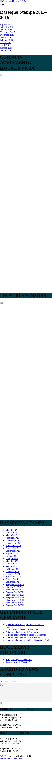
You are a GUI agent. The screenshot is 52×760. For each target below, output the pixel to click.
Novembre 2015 (7, 32)
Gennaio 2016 (6, 37)
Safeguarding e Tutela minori (19, 659)
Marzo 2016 (5, 42)
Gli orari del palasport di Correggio (22, 632)
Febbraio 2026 (12, 538)
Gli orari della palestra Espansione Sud (23, 637)
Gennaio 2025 (12, 571)
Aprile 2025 (11, 563)
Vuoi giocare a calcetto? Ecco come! (22, 629)
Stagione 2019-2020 (15, 595)
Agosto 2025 (12, 553)
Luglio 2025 (11, 556)
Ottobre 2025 (12, 548)
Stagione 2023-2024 (15, 584)
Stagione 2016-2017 (15, 602)
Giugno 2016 (6, 50)
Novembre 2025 (13, 545)
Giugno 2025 (12, 558)
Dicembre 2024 (13, 574)
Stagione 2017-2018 (15, 600)
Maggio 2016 (6, 48)
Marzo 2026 (11, 535)
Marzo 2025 (11, 566)
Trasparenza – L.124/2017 (18, 662)
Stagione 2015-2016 (15, 605)
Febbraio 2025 (12, 569)
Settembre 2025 (13, 551)
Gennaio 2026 (12, 540)
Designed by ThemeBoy (11, 758)
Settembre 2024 (13, 582)
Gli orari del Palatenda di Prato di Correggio (26, 635)
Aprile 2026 (11, 532)
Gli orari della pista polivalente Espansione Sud (27, 640)
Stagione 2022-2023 (15, 587)
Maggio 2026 (12, 530)
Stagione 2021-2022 (15, 589)
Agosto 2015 (6, 24)
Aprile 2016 (5, 45)
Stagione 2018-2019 (15, 597)
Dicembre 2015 (7, 35)
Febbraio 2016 (6, 40)
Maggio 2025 (12, 561)
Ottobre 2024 (12, 579)
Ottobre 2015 (6, 29)
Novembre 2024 (13, 576)
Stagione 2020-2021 (15, 592)
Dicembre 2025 (13, 543)
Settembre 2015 (7, 27)
